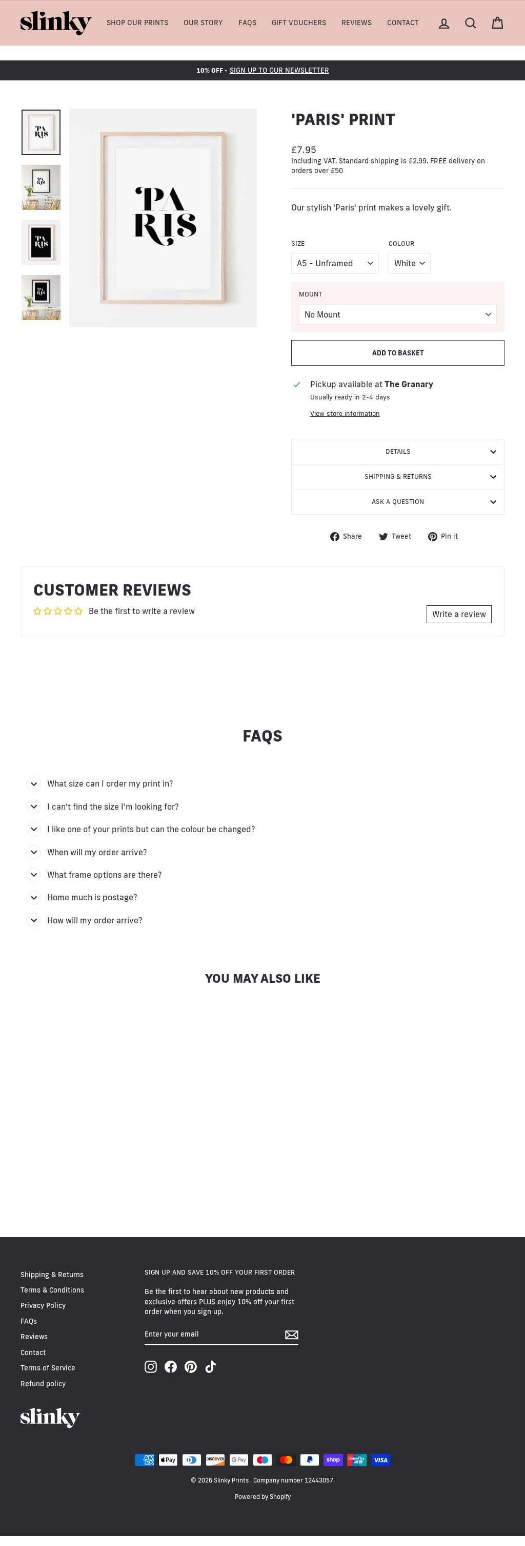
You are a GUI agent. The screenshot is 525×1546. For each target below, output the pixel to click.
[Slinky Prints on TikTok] (211, 1367)
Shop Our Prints (137, 22)
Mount (310, 294)
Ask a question (398, 501)
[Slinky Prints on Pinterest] (191, 1367)
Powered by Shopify (263, 1496)
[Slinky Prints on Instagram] (151, 1367)
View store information (345, 413)
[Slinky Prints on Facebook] (171, 1367)
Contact (403, 22)
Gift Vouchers (299, 22)
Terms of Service (48, 1367)
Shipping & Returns (398, 476)
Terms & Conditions (52, 1290)
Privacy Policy (43, 1305)
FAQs (247, 22)
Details (398, 451)
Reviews (356, 22)
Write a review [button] (459, 614)
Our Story (203, 22)
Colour (401, 243)
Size (298, 243)
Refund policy (43, 1383)
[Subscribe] (291, 1334)
